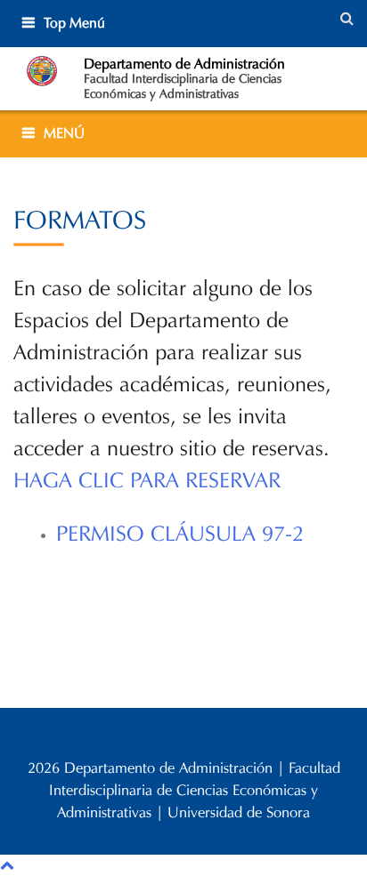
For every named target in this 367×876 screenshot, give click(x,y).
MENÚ (64, 133)
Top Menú (74, 22)
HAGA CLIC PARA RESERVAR (152, 480)
